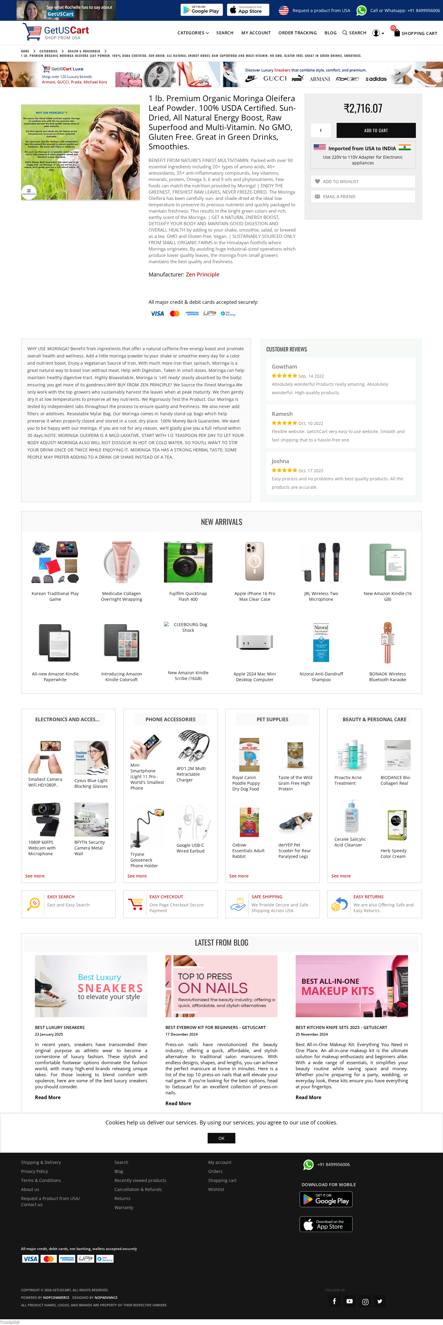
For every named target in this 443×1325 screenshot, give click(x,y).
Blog (331, 33)
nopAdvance (106, 1297)
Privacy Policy (34, 1171)
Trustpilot (10, 1322)
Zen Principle (202, 274)
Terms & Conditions (41, 1180)
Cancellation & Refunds (138, 1189)
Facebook (334, 1301)
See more (35, 876)
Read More (48, 1097)
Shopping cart (222, 1180)
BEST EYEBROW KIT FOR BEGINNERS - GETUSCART (215, 1027)
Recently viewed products (140, 1180)
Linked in (380, 1301)
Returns (122, 1198)
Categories (191, 33)
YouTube (350, 1301)
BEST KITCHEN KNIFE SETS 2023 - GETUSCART (341, 1027)
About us (30, 1189)
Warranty (124, 1207)
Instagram (365, 1301)
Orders (215, 1171)
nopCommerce (56, 1297)
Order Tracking (297, 33)
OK (221, 1138)
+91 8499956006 (423, 10)
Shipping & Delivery (41, 1162)
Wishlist (216, 1189)
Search (225, 33)
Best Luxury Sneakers (60, 1027)
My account (256, 33)
